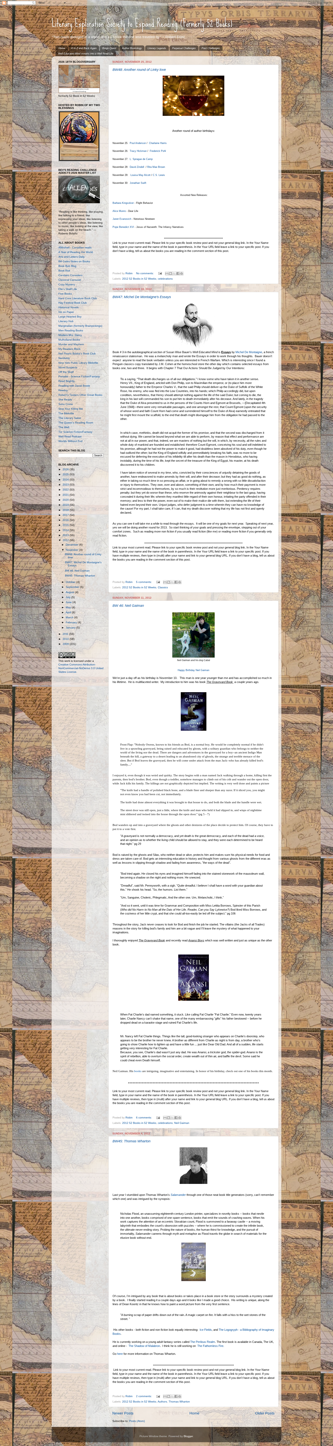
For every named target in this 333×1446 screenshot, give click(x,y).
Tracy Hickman (138, 151)
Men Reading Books (70, 330)
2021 (66, 494)
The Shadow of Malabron (144, 1345)
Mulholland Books (69, 339)
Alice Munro (119, 211)
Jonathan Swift (138, 182)
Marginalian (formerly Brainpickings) (80, 325)
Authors (162, 1401)
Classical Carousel (69, 279)
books (137, 1071)
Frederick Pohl (158, 151)
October (71, 582)
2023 (66, 484)
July (68, 597)
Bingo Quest (109, 48)
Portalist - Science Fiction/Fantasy (79, 376)
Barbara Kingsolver (123, 202)
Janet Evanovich (122, 218)
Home (62, 48)
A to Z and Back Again (84, 48)
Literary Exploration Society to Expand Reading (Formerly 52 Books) (142, 23)
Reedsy (63, 390)
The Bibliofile (66, 413)
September (73, 587)
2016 (66, 520)
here (120, 1353)
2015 (66, 525)
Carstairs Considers (70, 275)
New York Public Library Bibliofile (78, 362)
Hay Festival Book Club (72, 302)
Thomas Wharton (179, 1401)
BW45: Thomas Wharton (132, 1141)
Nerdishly (64, 358)
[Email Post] (160, 273)
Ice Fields (206, 1329)
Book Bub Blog (67, 266)
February (72, 622)
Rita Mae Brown (156, 166)
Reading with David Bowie (74, 385)
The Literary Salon (69, 418)
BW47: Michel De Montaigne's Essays (142, 297)
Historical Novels (68, 307)
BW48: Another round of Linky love (139, 70)
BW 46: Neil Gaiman (128, 606)
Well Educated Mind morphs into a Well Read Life (85, 53)
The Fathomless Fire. (210, 1345)
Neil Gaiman (181, 1123)
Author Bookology (132, 48)
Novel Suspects (67, 367)
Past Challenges (211, 48)
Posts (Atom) (137, 1421)
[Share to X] (174, 273)
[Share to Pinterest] (181, 273)
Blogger (188, 1436)
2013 (66, 535)
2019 (66, 504)
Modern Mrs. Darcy (70, 335)
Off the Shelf (66, 372)
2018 (66, 510)
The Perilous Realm (202, 1341)
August (70, 592)
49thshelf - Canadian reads (75, 247)
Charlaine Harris (158, 143)
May (69, 607)
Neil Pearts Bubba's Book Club (77, 353)
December (72, 544)
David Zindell (137, 166)
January (71, 627)
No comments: (145, 273)
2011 (66, 634)
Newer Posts (123, 1413)
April (69, 612)
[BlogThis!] (170, 273)
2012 (66, 540)
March (70, 617)
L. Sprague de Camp (141, 159)
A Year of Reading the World (75, 252)
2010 (66, 639)
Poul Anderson (138, 143)
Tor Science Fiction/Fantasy (75, 431)
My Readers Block (69, 349)
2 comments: (144, 1396)
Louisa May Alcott (140, 175)
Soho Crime (65, 404)
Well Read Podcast (70, 436)
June (69, 602)
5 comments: (144, 582)
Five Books (65, 293)
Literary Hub (65, 321)
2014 (66, 530)
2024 (66, 479)
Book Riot (64, 270)
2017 (66, 515)
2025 (66, 474)
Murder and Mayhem (71, 344)
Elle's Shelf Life (67, 289)
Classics (163, 587)
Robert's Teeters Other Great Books (80, 395)
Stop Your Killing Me (70, 408)
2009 (66, 644)
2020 (66, 499)
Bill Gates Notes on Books (74, 261)
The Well (63, 427)
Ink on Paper (66, 312)
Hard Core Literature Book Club (77, 298)
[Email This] (167, 273)
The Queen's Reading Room (75, 422)
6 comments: (144, 1117)
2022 (66, 489)
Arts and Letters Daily (71, 256)
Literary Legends (157, 48)
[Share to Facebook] (178, 273)
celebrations (165, 278)
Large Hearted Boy (70, 316)
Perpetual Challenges (184, 48)
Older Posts (265, 1413)
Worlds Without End (70, 441)
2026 (66, 469)
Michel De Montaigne (248, 352)
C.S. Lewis (159, 175)
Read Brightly (66, 381)
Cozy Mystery (66, 284)
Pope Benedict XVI (123, 227)
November (72, 549)
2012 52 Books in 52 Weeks (139, 278)
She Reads (65, 399)
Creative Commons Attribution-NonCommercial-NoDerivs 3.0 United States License (80, 668)
